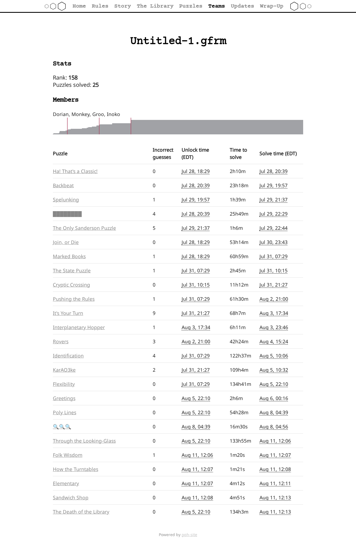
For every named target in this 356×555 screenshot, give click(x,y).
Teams (216, 6)
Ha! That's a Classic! (75, 171)
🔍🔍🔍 (62, 426)
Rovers (60, 341)
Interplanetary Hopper (79, 327)
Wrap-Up (271, 6)
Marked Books (69, 256)
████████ (67, 213)
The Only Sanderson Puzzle (84, 228)
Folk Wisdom (67, 455)
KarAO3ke (64, 369)
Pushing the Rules (74, 298)
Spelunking (66, 199)
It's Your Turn (68, 313)
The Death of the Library (81, 511)
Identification (68, 355)
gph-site (189, 534)
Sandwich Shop (70, 497)
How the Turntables (75, 469)
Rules (100, 6)
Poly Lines (64, 412)
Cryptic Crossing (71, 284)
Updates (242, 6)
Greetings (64, 398)
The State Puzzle (72, 270)
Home (79, 6)
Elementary (66, 483)
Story (122, 6)
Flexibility (64, 384)
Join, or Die (66, 242)
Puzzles (190, 6)
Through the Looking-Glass (84, 440)
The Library (155, 6)
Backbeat (63, 185)
